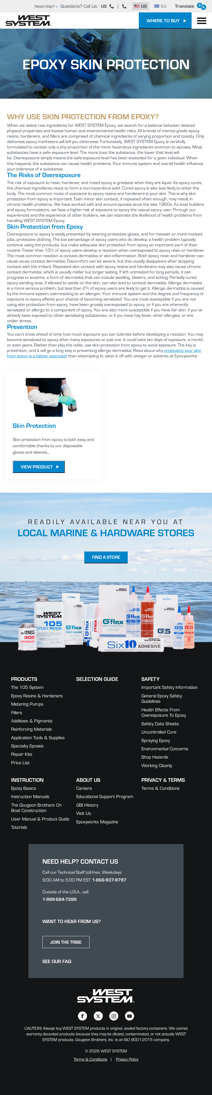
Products (24, 678)
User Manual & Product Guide (40, 819)
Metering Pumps (27, 704)
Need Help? (45, 6)
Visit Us (83, 813)
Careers (84, 788)
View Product (37, 466)
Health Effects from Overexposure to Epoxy (163, 712)
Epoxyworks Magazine (97, 822)
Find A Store (106, 557)
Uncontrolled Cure (158, 732)
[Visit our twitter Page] (98, 1016)
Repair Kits (21, 754)
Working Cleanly (156, 765)
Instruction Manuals (30, 796)
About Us (88, 779)
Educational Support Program (104, 796)
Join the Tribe (66, 942)
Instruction (27, 779)
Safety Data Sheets (160, 724)
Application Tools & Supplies (38, 737)
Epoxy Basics (23, 788)
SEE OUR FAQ (56, 961)
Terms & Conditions (160, 788)
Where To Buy (163, 20)
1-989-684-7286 (59, 899)
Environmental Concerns (164, 749)
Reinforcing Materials (31, 729)
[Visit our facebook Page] (82, 1016)
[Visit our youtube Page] (129, 1016)
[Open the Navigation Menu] (201, 21)
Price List (20, 763)
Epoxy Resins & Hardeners (37, 696)
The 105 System (27, 687)
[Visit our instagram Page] (114, 1016)
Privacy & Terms (163, 779)
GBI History (87, 805)
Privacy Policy (127, 1059)
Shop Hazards (154, 757)
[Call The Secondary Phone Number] (124, 6)
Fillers (16, 712)
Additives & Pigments (31, 721)
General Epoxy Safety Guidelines (161, 698)
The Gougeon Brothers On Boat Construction (36, 808)
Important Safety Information (169, 687)
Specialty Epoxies (27, 746)
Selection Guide (97, 678)
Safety (150, 678)
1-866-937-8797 (109, 880)
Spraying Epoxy (155, 740)
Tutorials (19, 827)
